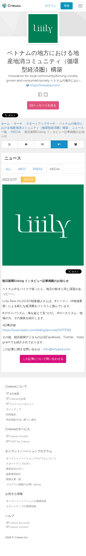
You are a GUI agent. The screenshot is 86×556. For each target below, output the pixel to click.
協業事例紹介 (13, 473)
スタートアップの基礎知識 (21, 506)
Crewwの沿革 (17, 398)
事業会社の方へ (15, 468)
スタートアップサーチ (40, 123)
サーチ (18, 123)
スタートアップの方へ (18, 463)
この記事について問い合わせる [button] (43, 359)
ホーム (5, 123)
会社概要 (14, 393)
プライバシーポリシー (21, 403)
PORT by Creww (19, 441)
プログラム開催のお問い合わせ (23, 484)
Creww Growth (18, 436)
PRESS (38, 169)
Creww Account (19, 522)
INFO (22, 169)
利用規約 (11, 414)
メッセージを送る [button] (44, 105)
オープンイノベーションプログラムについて (31, 458)
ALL (8, 169)
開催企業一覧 (13, 478)
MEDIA (16, 132)
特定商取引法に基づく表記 (21, 419)
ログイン (51, 5)
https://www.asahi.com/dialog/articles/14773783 (36, 330)
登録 (67, 5)
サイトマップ (13, 409)
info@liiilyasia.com (57, 349)
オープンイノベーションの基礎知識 (26, 501)
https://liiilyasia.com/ (44, 85)
